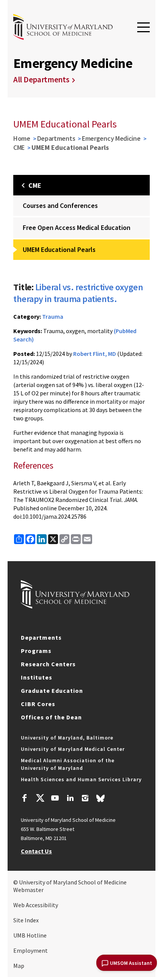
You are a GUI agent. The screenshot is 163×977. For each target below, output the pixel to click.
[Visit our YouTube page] (55, 799)
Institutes (36, 677)
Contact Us (36, 851)
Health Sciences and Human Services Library (81, 779)
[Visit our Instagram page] (85, 799)
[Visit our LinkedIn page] (70, 799)
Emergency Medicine (111, 138)
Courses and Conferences (60, 205)
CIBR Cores (38, 704)
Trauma (52, 316)
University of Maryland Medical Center (73, 749)
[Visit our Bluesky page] (100, 800)
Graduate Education (52, 690)
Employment (30, 950)
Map (18, 965)
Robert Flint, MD (94, 353)
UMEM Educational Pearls (59, 249)
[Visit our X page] (40, 799)
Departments (56, 138)
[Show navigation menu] (143, 28)
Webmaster (28, 890)
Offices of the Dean (51, 717)
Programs (36, 650)
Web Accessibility (35, 905)
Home (21, 138)
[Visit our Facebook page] (24, 799)
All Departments (41, 79)
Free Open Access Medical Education (76, 227)
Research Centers (48, 664)
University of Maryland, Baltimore (67, 737)
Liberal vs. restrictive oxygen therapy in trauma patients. (78, 293)
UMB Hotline (30, 935)
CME (19, 147)
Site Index (26, 920)
